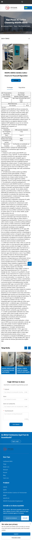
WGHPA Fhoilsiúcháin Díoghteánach (13, 501)
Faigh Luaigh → (16, 441)
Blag (4, 475)
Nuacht (5, 472)
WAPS (4, 490)
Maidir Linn (6, 467)
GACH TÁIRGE (5, 38)
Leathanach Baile (7, 26)
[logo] (11, 7)
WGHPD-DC (6, 498)
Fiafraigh (16, 80)
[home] (8, 449)
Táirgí (15, 26)
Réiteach (5, 469)
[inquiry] (30, 264)
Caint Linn (6, 478)
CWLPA (5, 487)
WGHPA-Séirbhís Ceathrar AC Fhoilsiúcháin (15, 492)
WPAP (4, 495)
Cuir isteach (16, 424)
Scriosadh (25, 518)
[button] (25, 348)
